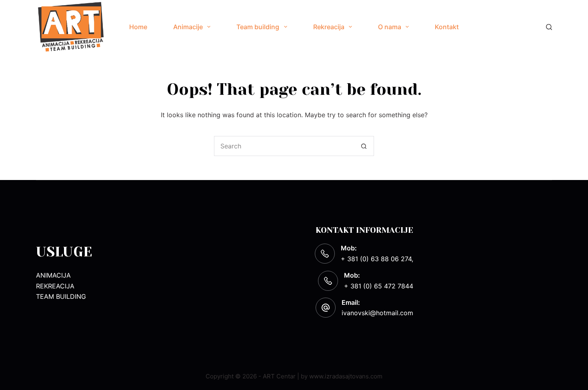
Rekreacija (328, 27)
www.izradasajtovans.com (345, 376)
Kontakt (447, 27)
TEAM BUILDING (61, 296)
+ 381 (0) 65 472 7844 (378, 286)
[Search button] (364, 146)
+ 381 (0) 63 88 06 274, (377, 259)
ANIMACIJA (53, 275)
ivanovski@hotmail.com (377, 313)
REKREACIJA (55, 286)
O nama (389, 27)
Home (138, 27)
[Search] (549, 27)
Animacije (188, 27)
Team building (257, 27)
